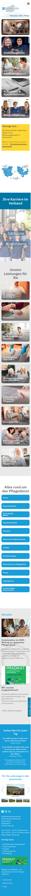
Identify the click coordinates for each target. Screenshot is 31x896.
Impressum (7, 880)
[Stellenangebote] (15, 38)
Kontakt (6, 849)
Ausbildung (15, 243)
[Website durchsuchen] (29, 702)
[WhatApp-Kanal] (9, 811)
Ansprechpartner (9, 846)
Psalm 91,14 (15, 743)
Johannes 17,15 (15, 756)
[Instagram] (6, 811)
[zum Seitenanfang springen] (29, 699)
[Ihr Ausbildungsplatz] (15, 58)
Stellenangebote (9, 851)
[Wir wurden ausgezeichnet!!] (15, 675)
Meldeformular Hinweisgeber (14, 844)
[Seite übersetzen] (29, 706)
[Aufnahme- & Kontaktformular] (15, 79)
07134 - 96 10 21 (12, 830)
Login (5, 886)
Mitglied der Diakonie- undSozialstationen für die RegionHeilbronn (12, 871)
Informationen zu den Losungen (16, 764)
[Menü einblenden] (28, 3)
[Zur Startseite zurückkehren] (11, 4)
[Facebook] (2, 811)
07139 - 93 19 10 (12, 832)
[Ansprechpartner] (15, 100)
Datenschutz (7, 883)
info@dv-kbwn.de (12, 835)
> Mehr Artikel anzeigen (11, 710)
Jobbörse (15, 233)
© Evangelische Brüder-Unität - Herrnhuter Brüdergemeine (15, 761)
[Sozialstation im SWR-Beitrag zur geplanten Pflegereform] (15, 628)
